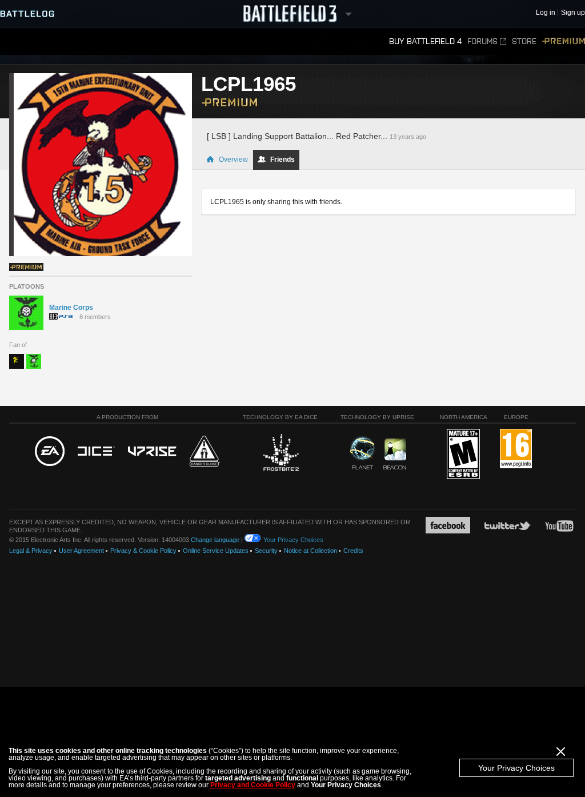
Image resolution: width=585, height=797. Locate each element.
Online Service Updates (216, 550)
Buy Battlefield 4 (425, 41)
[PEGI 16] (516, 449)
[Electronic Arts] (50, 451)
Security (266, 550)
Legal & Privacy (31, 550)
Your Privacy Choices (516, 767)
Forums (482, 41)
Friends (282, 160)
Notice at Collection (310, 550)
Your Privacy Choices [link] (293, 539)
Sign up (573, 13)
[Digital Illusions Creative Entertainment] (96, 452)
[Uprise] (152, 452)
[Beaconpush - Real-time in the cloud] (394, 455)
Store (524, 41)
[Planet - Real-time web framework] (362, 453)
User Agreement (81, 550)
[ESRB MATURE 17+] (463, 454)
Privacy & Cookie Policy (143, 550)
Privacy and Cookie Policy (252, 785)
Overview (233, 160)
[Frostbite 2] (280, 454)
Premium (563, 41)
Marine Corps (71, 308)
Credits (353, 550)
